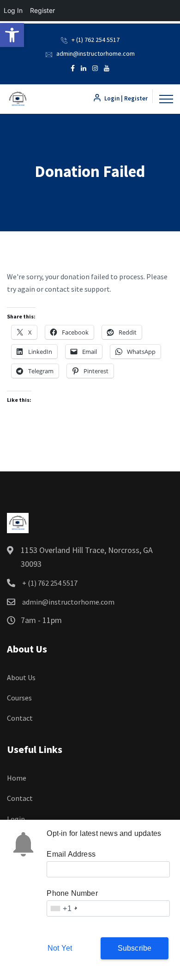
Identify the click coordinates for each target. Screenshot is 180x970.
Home (16, 777)
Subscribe (135, 948)
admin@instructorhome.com (95, 53)
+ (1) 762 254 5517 (96, 39)
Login (16, 818)
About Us (21, 677)
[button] (12, 35)
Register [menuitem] (42, 10)
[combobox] (63, 908)
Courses (19, 697)
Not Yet (60, 948)
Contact (20, 718)
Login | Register (125, 98)
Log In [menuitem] (13, 10)
